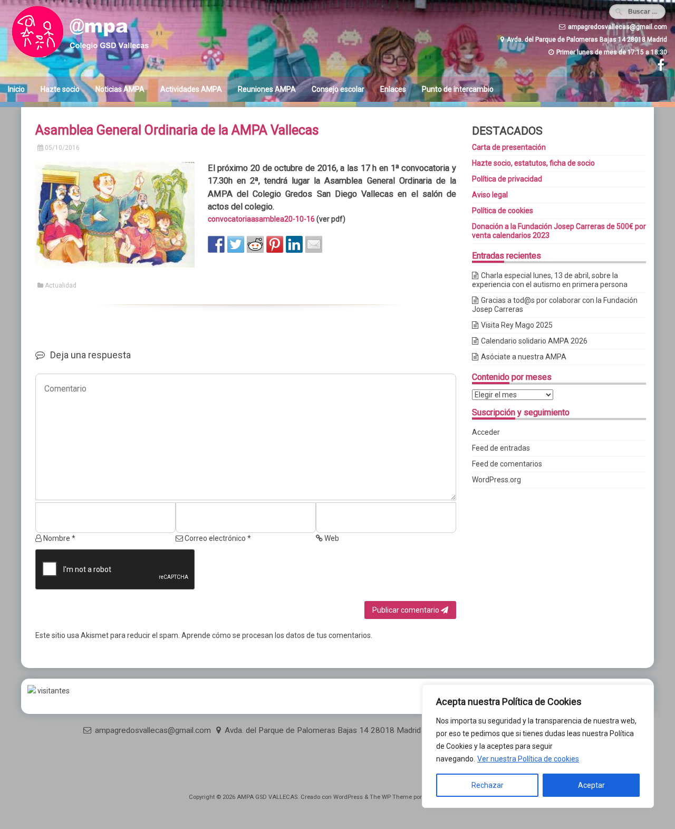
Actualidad (60, 285)
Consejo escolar (338, 89)
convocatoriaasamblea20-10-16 (261, 219)
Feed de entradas (501, 448)
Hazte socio (60, 89)
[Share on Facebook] (216, 244)
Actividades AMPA (191, 89)
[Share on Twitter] (235, 244)
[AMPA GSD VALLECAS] (95, 58)
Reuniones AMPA (267, 89)
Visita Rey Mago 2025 (517, 325)
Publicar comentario (406, 610)
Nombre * (58, 538)
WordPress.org (496, 479)
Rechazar (487, 785)
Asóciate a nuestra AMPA (523, 356)
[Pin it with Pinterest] (274, 244)
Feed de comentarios (507, 464)
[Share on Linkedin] (294, 244)
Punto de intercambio (458, 89)
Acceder (486, 432)
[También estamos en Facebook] (659, 67)
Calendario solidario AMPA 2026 (534, 341)
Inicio (16, 89)
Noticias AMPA (119, 89)
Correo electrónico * (217, 538)
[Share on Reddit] (255, 244)
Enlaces (393, 89)
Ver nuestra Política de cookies (528, 759)
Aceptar (591, 785)
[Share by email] (313, 244)
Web (331, 538)
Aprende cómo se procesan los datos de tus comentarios (276, 635)
